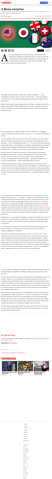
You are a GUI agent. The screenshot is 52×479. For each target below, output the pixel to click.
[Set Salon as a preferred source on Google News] (40, 50)
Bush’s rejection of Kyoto (37, 234)
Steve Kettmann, (5, 338)
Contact (26, 430)
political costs (32, 133)
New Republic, (44, 205)
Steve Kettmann (6, 16)
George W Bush (5, 352)
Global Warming (21, 352)
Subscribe (44, 2)
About (25, 426)
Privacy (25, 432)
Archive (25, 438)
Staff (26, 428)
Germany (13, 352)
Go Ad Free (26, 440)
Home (25, 424)
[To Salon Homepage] (6, 2)
